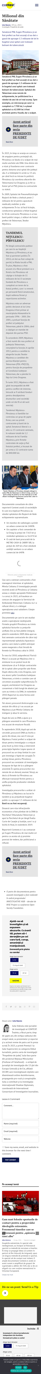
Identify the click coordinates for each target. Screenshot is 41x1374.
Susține (15, 981)
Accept (18, 1367)
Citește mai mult (7, 1275)
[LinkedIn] (20, 1006)
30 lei (14, 973)
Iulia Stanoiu (6, 25)
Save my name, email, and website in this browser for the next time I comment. (20, 1150)
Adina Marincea (6, 1240)
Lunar (14, 960)
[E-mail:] (34, 1006)
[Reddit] (15, 1006)
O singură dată (18, 965)
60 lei (24, 973)
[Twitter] (11, 1006)
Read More (9, 142)
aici (12, 612)
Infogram (20, 576)
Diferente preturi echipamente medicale (20, 575)
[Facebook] (6, 1006)
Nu (25, 1367)
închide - (33, 1328)
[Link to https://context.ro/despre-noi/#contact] (5, 1293)
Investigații (6, 27)
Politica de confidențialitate (21, 1371)
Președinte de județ (16, 27)
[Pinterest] (29, 1006)
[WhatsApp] (25, 1006)
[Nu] (38, 1365)
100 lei (29, 1355)
